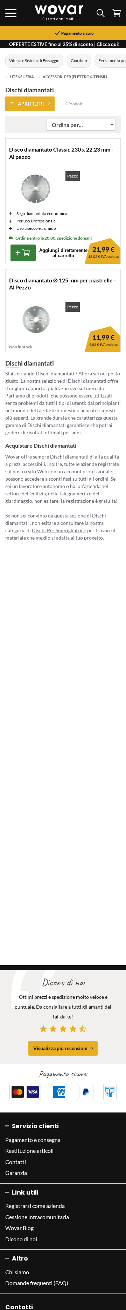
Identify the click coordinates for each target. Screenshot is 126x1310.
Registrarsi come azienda (35, 1205)
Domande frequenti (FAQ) (36, 1282)
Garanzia (16, 1172)
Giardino (79, 60)
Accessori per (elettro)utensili (75, 77)
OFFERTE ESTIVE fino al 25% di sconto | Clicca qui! (64, 44)
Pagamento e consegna (33, 1139)
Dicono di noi (21, 1239)
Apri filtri (31, 104)
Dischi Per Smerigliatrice (59, 530)
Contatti (15, 1161)
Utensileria (22, 77)
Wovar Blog (19, 1227)
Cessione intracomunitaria (37, 1217)
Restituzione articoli (29, 1150)
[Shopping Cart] (116, 13)
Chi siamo (17, 1272)
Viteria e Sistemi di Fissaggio (34, 60)
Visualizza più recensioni (60, 1048)
